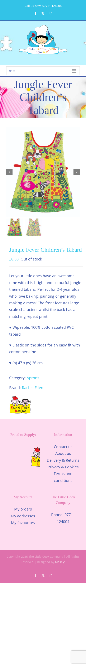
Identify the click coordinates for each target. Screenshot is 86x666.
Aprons (33, 377)
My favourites (23, 522)
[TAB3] (43, 172)
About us (63, 453)
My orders (23, 509)
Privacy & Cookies (63, 466)
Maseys (60, 562)
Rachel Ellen (32, 387)
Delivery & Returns (63, 460)
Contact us (63, 446)
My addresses (23, 515)
